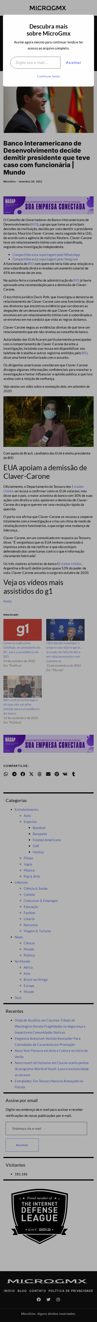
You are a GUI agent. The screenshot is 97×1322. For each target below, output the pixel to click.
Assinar (73, 62)
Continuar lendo (48, 76)
